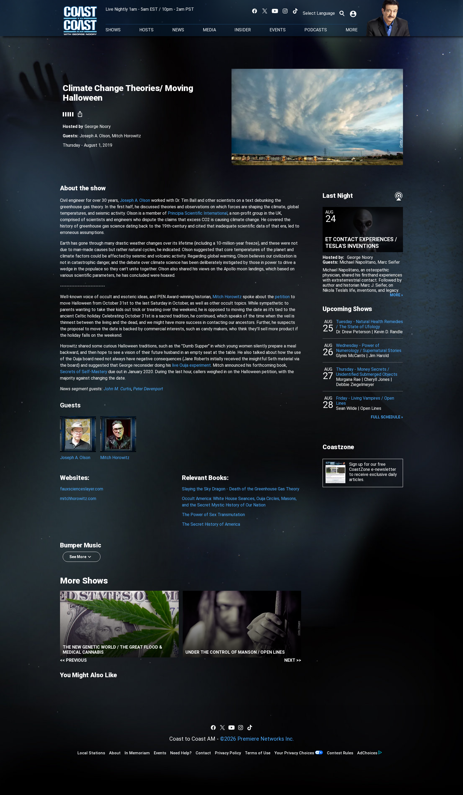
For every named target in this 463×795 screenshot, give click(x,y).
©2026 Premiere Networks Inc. (257, 739)
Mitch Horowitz (126, 135)
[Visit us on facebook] (254, 11)
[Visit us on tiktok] (295, 11)
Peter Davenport (148, 388)
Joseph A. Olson (95, 135)
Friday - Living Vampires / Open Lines (365, 401)
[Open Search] (342, 13)
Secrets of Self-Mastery (83, 371)
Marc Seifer (389, 262)
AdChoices (367, 753)
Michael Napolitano (357, 262)
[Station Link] (80, 21)
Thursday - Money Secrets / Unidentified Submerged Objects (366, 372)
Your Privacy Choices (294, 753)
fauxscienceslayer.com (81, 488)
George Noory (98, 126)
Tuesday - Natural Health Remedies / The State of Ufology (369, 324)
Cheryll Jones (377, 379)
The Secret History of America (211, 524)
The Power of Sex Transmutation (213, 514)
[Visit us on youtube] (275, 11)
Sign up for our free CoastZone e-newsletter (372, 467)
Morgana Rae (348, 379)
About (115, 753)
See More (77, 557)
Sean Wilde (346, 408)
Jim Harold (379, 355)
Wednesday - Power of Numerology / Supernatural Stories (368, 348)
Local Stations (91, 753)
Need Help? (181, 753)
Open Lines (370, 408)
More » (396, 295)
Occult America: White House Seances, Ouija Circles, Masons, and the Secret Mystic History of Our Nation (239, 502)
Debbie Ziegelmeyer (355, 384)
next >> (292, 660)
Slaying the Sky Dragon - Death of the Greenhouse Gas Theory (240, 488)
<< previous (73, 660)
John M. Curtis (117, 388)
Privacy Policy (228, 753)
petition (282, 296)
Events (278, 30)
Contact (203, 753)
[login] (353, 13)
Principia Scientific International (197, 213)
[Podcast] (398, 196)
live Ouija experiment (191, 365)
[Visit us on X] (265, 11)
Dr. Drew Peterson (353, 331)
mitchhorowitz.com (78, 498)
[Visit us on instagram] (285, 11)
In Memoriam (137, 753)
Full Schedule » (387, 417)
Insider (242, 30)
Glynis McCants (350, 355)
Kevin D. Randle (388, 331)
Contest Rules (340, 753)
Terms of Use (257, 753)
